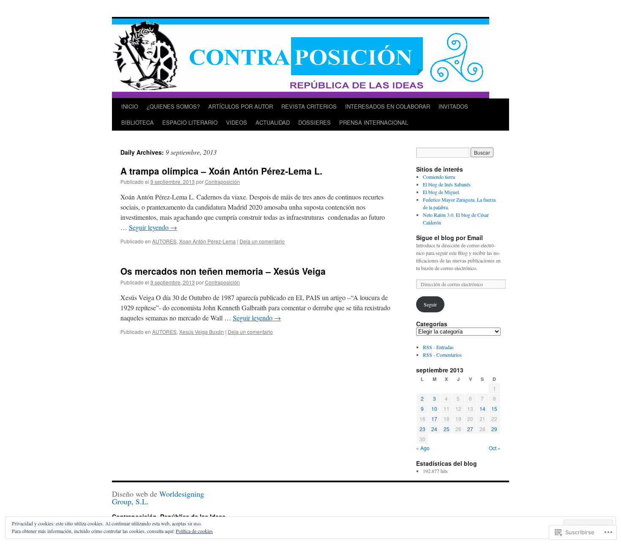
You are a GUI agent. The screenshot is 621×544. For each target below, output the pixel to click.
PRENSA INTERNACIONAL (373, 122)
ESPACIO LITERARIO (190, 122)
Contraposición (222, 181)
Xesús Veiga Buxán (201, 331)
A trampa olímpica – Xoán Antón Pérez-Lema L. (221, 170)
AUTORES (164, 241)
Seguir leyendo (153, 227)
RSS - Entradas (438, 347)
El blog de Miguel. (441, 192)
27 (470, 428)
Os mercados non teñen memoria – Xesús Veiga (223, 271)
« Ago (423, 447)
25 (446, 428)
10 (434, 408)
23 (422, 428)
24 (434, 428)
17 (434, 418)
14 (482, 408)
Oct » (495, 447)
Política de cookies (194, 531)
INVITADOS (453, 106)
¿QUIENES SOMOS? (173, 106)
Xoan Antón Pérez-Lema (207, 241)
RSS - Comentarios (442, 354)
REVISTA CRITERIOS (309, 106)
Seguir (430, 304)
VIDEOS (236, 122)
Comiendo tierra (439, 176)
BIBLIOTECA (137, 122)
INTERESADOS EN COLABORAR (387, 106)
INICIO (129, 106)
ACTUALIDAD (273, 122)
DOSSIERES (314, 122)
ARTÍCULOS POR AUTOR (240, 106)
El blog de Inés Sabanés (447, 184)
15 (494, 408)
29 (494, 428)
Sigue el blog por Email (449, 237)
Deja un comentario (262, 241)
